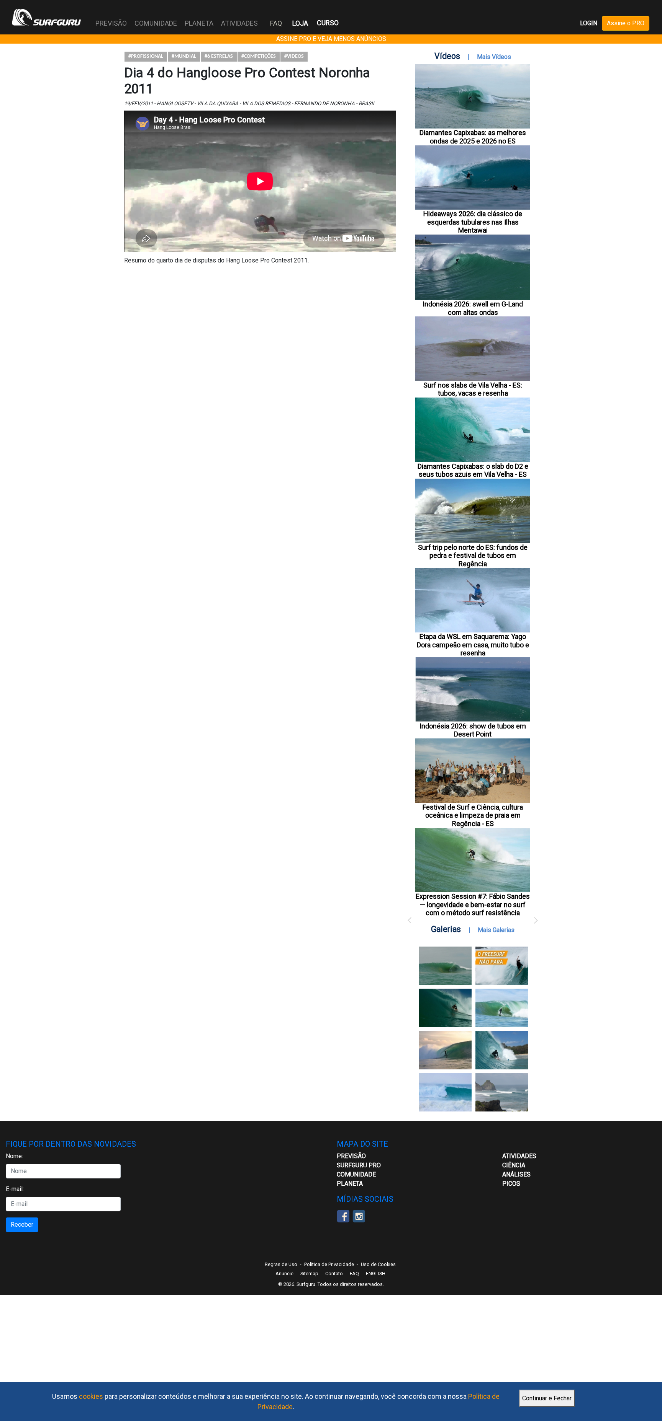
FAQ (276, 23)
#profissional (145, 56)
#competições (258, 56)
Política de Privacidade (329, 1264)
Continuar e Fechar (547, 1398)
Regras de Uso (281, 1264)
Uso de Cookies (378, 1264)
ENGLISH (375, 1273)
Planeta (350, 1183)
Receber (22, 1224)
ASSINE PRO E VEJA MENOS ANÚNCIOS (331, 38)
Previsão (351, 1156)
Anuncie (284, 1273)
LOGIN (588, 23)
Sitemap (309, 1273)
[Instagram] (358, 1215)
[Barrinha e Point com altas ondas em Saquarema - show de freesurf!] (445, 1008)
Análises (516, 1174)
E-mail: (15, 1189)
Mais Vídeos (494, 56)
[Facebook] (343, 1215)
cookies (91, 1396)
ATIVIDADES (519, 1156)
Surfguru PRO (359, 1165)
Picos (511, 1183)
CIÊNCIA (513, 1165)
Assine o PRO (625, 23)
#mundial (184, 56)
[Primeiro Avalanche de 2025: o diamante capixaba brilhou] (501, 1008)
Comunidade (356, 1174)
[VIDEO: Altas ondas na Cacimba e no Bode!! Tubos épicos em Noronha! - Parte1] (501, 1050)
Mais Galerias (496, 930)
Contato (334, 1273)
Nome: (14, 1156)
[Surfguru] (46, 17)
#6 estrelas (219, 56)
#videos (294, 56)
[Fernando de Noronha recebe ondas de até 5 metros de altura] (501, 1092)
